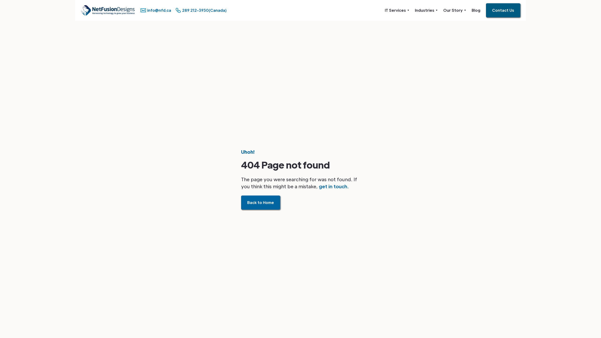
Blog (476, 10)
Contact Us (503, 10)
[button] (397, 10)
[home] (102, 10)
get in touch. (334, 186)
